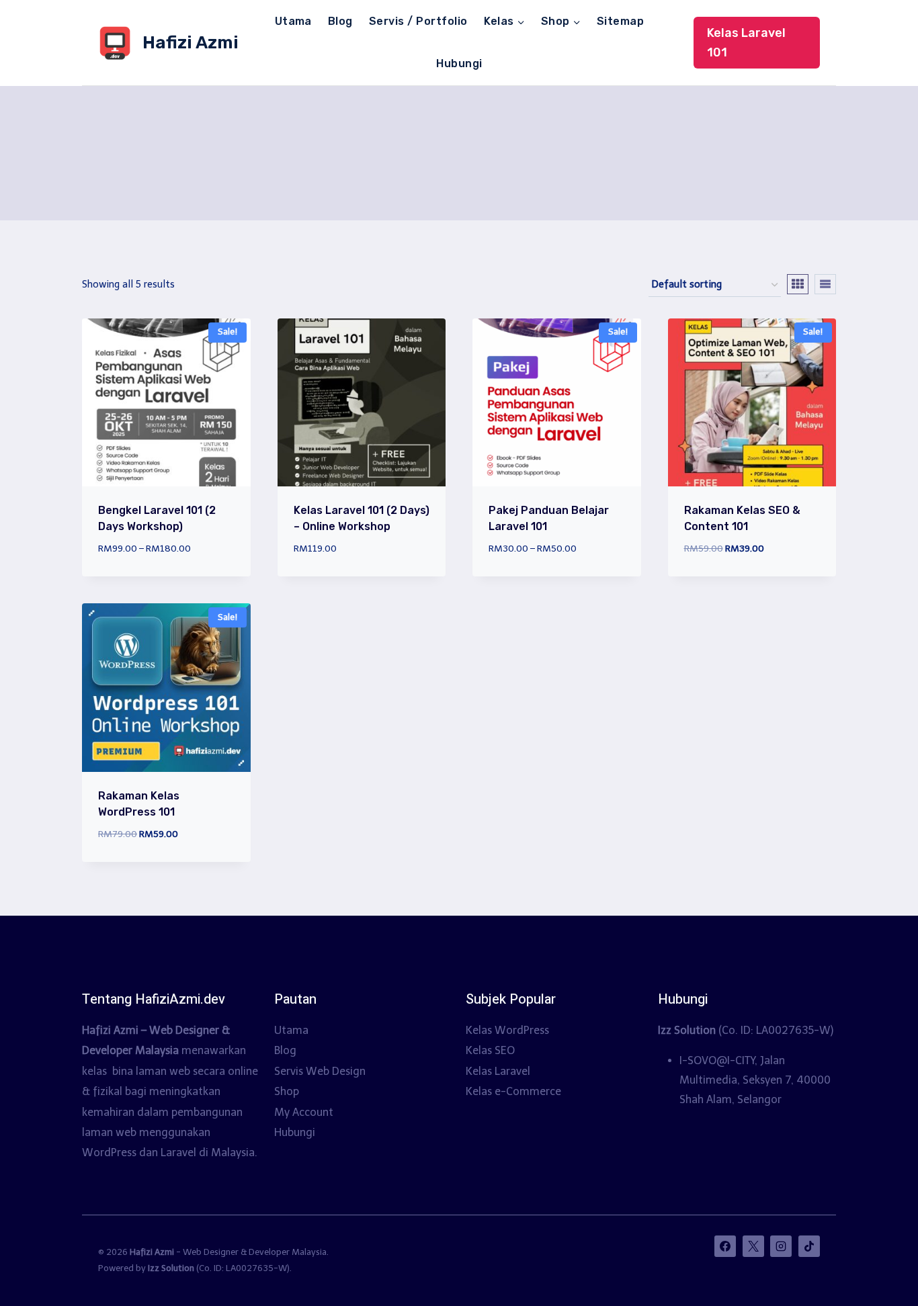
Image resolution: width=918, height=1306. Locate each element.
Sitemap (620, 21)
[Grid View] (797, 284)
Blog (340, 21)
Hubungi (459, 63)
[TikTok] (809, 1246)
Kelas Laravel (498, 1071)
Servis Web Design (320, 1071)
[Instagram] (781, 1246)
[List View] (825, 284)
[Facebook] (725, 1246)
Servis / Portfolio (418, 21)
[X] (753, 1246)
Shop (286, 1091)
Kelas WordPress (507, 1030)
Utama (293, 21)
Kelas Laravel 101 (746, 43)
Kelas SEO (490, 1050)
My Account (303, 1112)
